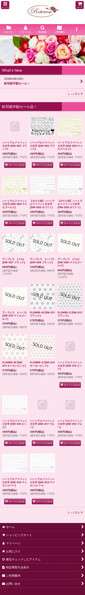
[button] (5, 5)
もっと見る (73, 93)
